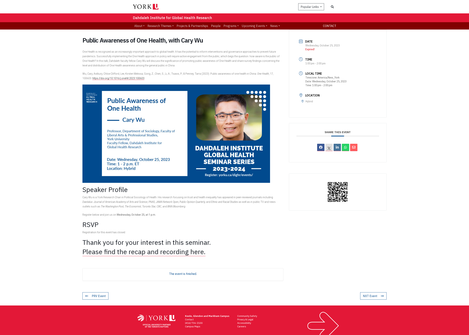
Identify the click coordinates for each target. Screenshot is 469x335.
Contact (329, 26)
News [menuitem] (274, 26)
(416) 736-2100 (194, 323)
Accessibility (244, 323)
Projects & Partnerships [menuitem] (192, 26)
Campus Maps (192, 326)
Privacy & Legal (245, 319)
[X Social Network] (329, 147)
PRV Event (99, 296)
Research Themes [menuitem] (159, 26)
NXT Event (370, 296)
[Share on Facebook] (320, 147)
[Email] (353, 147)
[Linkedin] (337, 147)
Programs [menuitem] (230, 26)
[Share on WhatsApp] (345, 147)
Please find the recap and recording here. (144, 251)
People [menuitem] (216, 26)
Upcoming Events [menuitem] (253, 26)
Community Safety (247, 316)
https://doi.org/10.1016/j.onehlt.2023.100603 (118, 78)
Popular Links (310, 7)
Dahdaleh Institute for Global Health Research (172, 17)
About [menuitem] (138, 26)
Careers (241, 326)
